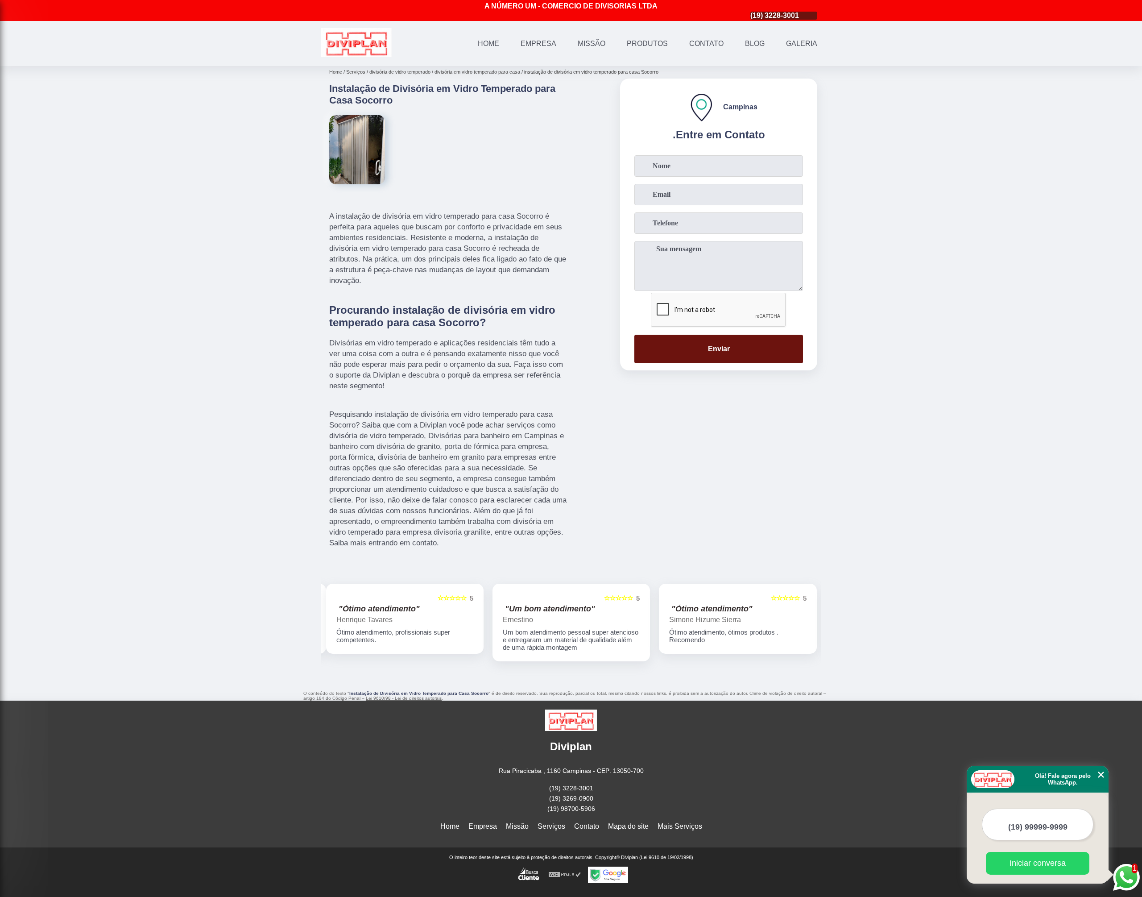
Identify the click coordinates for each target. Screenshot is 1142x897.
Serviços (551, 826)
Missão (591, 43)
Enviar (719, 349)
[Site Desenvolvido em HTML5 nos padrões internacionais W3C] (564, 875)
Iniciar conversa (1038, 863)
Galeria (801, 43)
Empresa (538, 43)
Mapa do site (628, 826)
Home (488, 43)
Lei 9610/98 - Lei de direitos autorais (404, 698)
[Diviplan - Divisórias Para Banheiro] (356, 54)
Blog (755, 43)
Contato (706, 43)
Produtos (647, 43)
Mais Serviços (680, 826)
